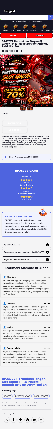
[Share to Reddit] (34, 420)
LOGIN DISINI (15, 130)
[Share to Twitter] (7, 420)
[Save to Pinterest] (27, 420)
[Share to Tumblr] (41, 420)
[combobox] (24, 17)
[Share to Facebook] (14, 420)
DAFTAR (39, 35)
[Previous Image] (2, 81)
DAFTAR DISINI (14, 123)
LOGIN (13, 35)
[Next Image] (51, 81)
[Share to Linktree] (20, 420)
